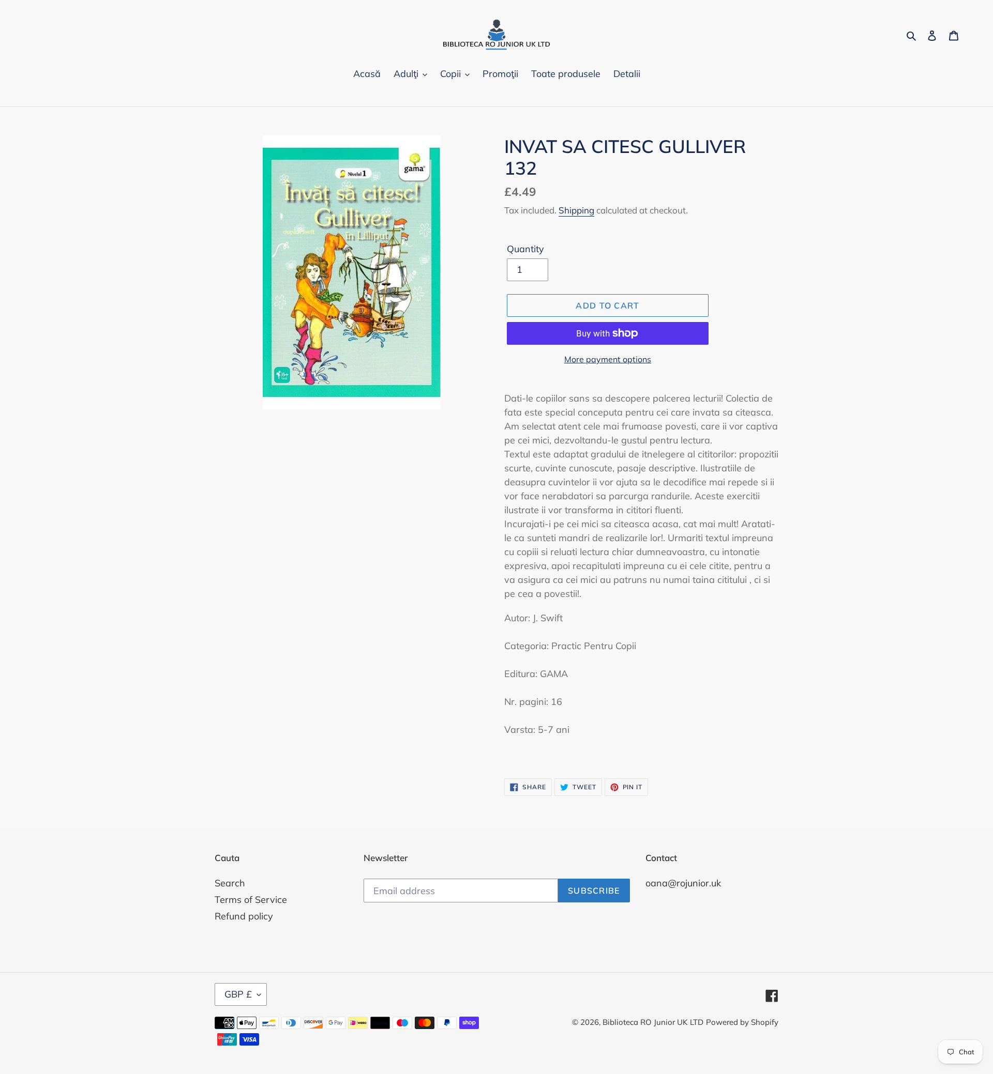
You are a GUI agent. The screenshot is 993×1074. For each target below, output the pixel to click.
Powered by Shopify (742, 1022)
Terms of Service (251, 900)
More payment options (607, 359)
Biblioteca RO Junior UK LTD (653, 1022)
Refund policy (244, 916)
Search (230, 883)
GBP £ (238, 994)
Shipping (576, 210)
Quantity (525, 249)
